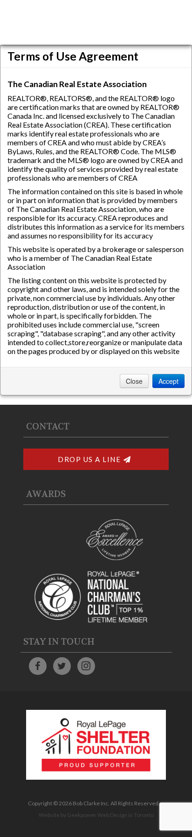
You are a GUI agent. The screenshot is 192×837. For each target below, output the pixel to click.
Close (134, 381)
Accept (168, 381)
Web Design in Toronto (125, 814)
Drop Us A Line (89, 459)
